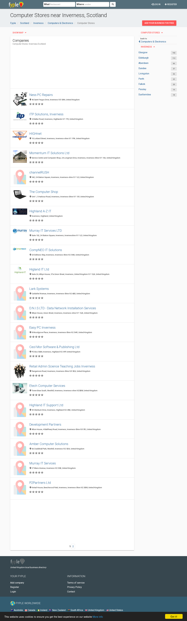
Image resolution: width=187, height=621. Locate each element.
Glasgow (142, 52)
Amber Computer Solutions (48, 444)
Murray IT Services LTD (45, 230)
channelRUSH (39, 172)
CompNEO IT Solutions (45, 250)
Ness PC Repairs (41, 95)
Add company (17, 582)
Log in (157, 4)
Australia (18, 610)
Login (13, 591)
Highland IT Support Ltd (46, 405)
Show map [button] (18, 32)
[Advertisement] (66, 68)
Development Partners (45, 424)
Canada (31, 610)
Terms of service (76, 582)
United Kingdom (95, 610)
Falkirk (141, 84)
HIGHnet (35, 133)
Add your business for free (159, 23)
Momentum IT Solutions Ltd (49, 153)
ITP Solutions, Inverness (46, 114)
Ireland (43, 610)
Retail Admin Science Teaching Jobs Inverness (62, 366)
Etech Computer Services (47, 386)
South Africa (76, 610)
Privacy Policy (74, 587)
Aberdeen (143, 63)
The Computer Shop (43, 192)
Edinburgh (143, 57)
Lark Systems (39, 289)
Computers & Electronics (153, 41)
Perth (141, 78)
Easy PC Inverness (42, 327)
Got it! (173, 616)
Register (172, 4)
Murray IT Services (42, 463)
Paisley (142, 89)
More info (98, 616)
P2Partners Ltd (40, 483)
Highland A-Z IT (40, 211)
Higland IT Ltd (39, 269)
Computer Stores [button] (150, 32)
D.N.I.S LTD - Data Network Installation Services (62, 308)
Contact (71, 591)
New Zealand (59, 610)
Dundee (142, 68)
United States (116, 610)
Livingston (143, 73)
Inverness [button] (146, 47)
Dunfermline (144, 94)
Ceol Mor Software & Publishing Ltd (54, 347)
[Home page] (16, 4)
